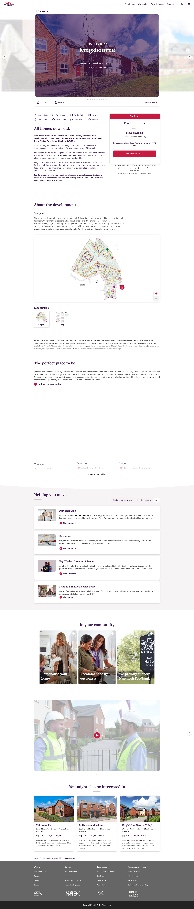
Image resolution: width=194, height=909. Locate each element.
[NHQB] (100, 894)
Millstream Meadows (91, 825)
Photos (45, 102)
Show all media (150, 102)
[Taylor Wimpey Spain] (38, 894)
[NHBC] (73, 893)
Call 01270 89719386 (134, 153)
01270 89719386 (134, 132)
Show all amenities (97, 474)
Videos (61, 102)
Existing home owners (122, 500)
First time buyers (144, 500)
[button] (156, 293)
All (156, 500)
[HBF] (133, 894)
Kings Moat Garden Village (137, 825)
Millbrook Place (45, 825)
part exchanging (82, 515)
